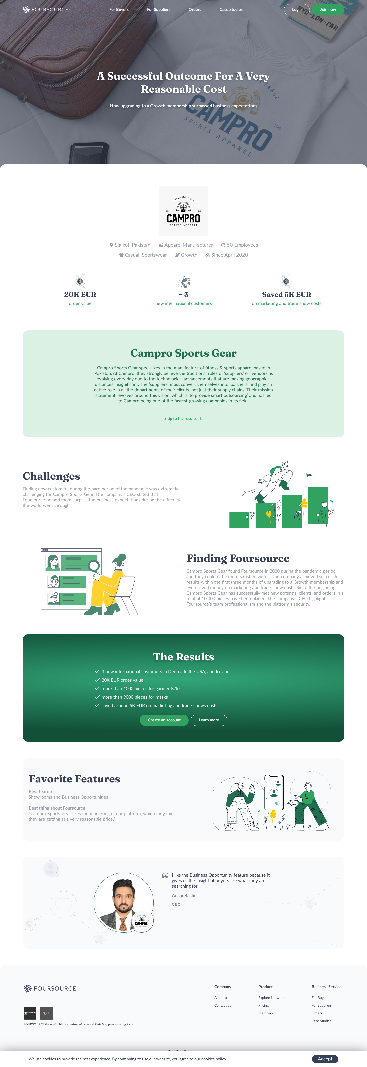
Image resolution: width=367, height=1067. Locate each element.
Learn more (209, 720)
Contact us (222, 1005)
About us (221, 998)
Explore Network (271, 998)
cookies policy (213, 1059)
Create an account (164, 720)
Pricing (263, 1005)
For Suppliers (158, 10)
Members (265, 1013)
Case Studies (231, 10)
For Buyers (119, 10)
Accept (325, 1059)
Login (297, 10)
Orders (195, 10)
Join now (328, 10)
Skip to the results (180, 419)
